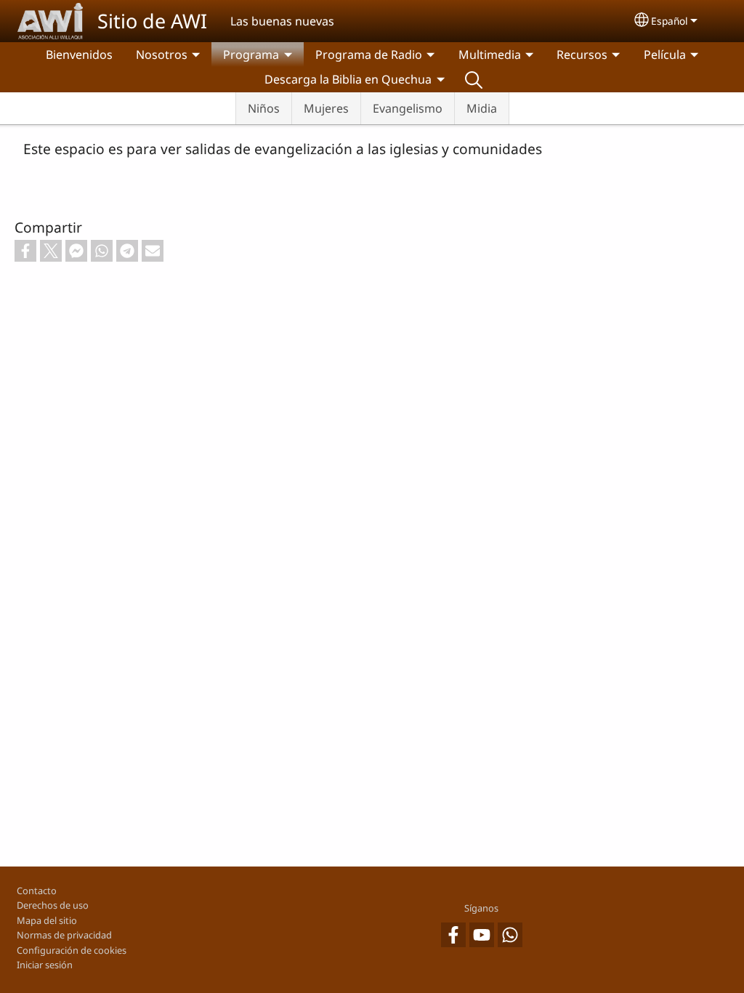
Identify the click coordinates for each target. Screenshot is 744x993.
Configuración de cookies (71, 950)
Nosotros (161, 55)
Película (665, 55)
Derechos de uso (53, 905)
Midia (481, 108)
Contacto (37, 890)
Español (669, 21)
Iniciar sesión (45, 964)
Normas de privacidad (64, 934)
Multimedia (489, 55)
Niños (264, 108)
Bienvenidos (79, 55)
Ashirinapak (473, 79)
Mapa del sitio (47, 920)
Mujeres (326, 108)
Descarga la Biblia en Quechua (348, 79)
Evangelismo (407, 108)
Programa (251, 55)
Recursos (582, 55)
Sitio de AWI (152, 20)
